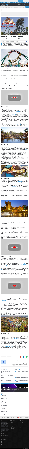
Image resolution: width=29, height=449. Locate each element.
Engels (27, 2)
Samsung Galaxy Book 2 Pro (14, 429)
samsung (2, 423)
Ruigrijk (2, 269)
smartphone (2, 422)
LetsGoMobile (24, 448)
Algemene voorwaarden (23, 423)
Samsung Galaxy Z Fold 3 (12, 2)
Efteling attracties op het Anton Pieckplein (6, 380)
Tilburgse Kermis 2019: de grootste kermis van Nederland (21, 374)
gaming (4, 430)
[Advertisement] (14, 14)
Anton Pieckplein (16, 338)
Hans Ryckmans (3, 41)
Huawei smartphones (3, 412)
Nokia (22, 4)
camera (7, 423)
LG (20, 4)
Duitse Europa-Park (14, 186)
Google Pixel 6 (3, 401)
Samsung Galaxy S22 (3, 395)
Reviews (1, 7)
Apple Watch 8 (12, 422)
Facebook (3, 441)
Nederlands (25, 2)
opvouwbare (4, 424)
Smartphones (4, 7)
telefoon (5, 422)
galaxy (4, 423)
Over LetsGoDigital (22, 422)
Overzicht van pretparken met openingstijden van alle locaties (7, 372)
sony (5, 425)
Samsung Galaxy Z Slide (4, 398)
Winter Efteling (19, 124)
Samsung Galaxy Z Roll (4, 399)
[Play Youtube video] (14, 97)
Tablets (15, 7)
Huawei (19, 4)
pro (1, 425)
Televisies (17, 7)
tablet (1, 431)
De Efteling (23, 263)
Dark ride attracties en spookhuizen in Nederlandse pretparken (7, 377)
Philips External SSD (13, 427)
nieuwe (1, 430)
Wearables (12, 7)
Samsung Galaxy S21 (3, 402)
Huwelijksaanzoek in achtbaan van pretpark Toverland (22, 377)
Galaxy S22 (12, 423)
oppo (1, 424)
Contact (21, 426)
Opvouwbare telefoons (8, 7)
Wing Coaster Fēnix (3, 300)
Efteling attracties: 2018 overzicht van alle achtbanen (7, 375)
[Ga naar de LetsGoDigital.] (1, 10)
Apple (16, 4)
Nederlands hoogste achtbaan (8, 346)
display (3, 425)
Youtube (3, 444)
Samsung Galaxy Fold (3, 408)
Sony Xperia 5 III (12, 428)
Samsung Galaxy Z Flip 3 (18, 2)
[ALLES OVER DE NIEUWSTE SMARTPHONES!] (4, 4)
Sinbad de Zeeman (19, 181)
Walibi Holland (17, 111)
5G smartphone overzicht (4, 405)
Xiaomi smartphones (3, 414)
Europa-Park (14, 114)
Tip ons (27, 448)
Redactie (21, 427)
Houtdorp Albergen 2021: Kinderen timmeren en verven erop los (22, 372)
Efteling (13, 41)
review (6, 430)
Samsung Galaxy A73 (13, 426)
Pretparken (17, 41)
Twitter (3, 442)
